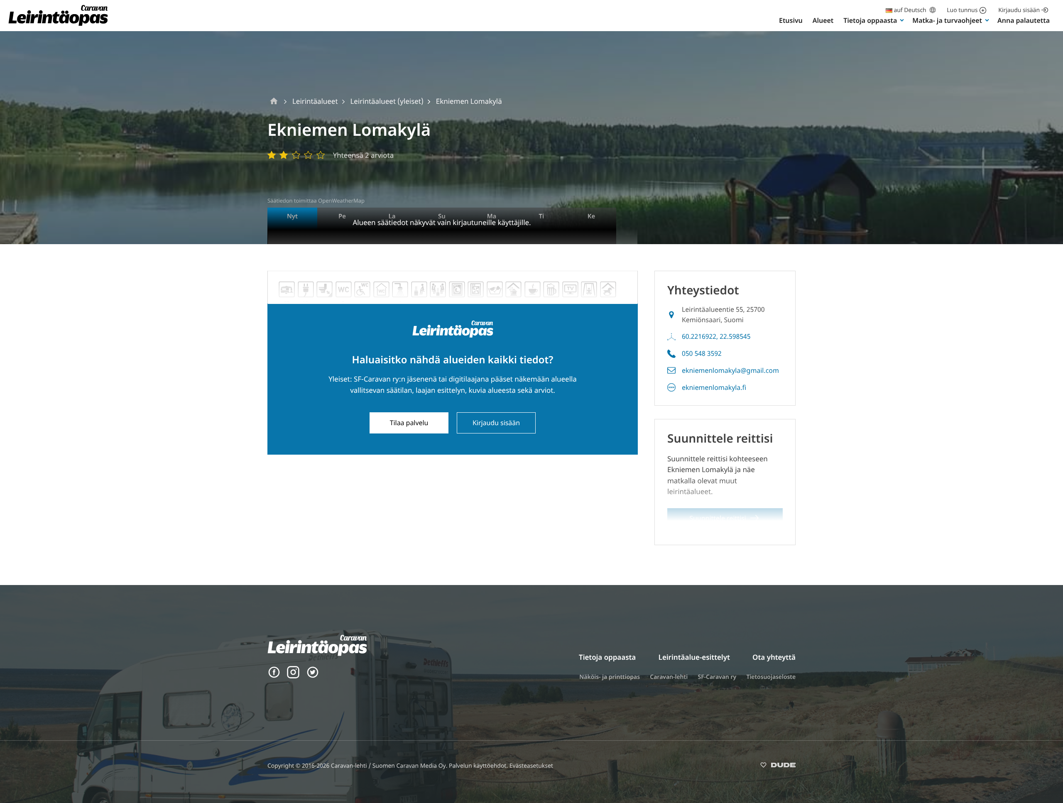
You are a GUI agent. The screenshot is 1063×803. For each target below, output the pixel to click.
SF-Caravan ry (717, 677)
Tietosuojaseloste (771, 677)
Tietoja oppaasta (870, 20)
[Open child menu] (902, 20)
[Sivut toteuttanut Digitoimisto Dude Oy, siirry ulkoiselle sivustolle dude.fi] (778, 767)
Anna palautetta (1023, 20)
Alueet (823, 20)
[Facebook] (274, 676)
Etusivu (791, 20)
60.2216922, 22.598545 (716, 336)
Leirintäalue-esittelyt (694, 657)
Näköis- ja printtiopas (609, 677)
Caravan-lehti (669, 677)
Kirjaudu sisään (1019, 10)
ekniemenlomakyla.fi (714, 387)
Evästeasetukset (531, 766)
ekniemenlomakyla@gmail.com (730, 370)
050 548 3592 (702, 353)
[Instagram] (293, 676)
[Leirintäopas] (58, 25)
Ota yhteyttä (774, 657)
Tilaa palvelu (409, 422)
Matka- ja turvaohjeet (947, 20)
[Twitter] (312, 676)
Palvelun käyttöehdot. (479, 766)
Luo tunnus (962, 10)
